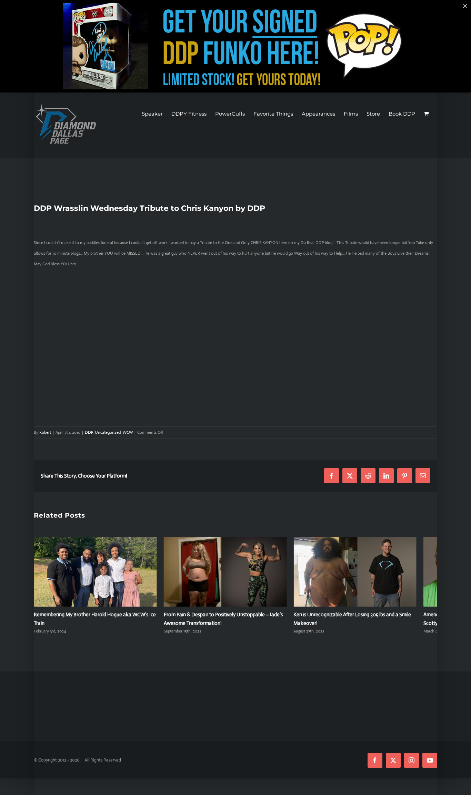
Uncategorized (108, 432)
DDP (89, 432)
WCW (128, 432)
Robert (45, 432)
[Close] (465, 6)
